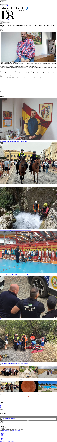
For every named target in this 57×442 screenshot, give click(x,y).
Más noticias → (1, 97)
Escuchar (9, 22)
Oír (7, 4)
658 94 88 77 (13, 430)
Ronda (4, 2)
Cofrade (13, 2)
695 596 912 (3, 430)
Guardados (2, 3)
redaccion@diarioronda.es (7, 430)
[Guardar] (0, 21)
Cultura (2, 435)
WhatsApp (2, 4)
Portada (1, 2)
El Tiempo (15, 2)
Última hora (3, 2)
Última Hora (2, 433)
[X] (2, 21)
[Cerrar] (3, 1)
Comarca (6, 2)
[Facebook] (3, 21)
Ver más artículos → (28, 420)
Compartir (7, 22)
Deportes (12, 2)
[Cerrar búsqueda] (6, 0)
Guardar (6, 4)
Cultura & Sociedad (9, 2)
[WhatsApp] (1, 21)
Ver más (1, 403)
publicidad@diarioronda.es (17, 430)
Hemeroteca (18, 2)
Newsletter (4, 3)
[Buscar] (0, 20)
